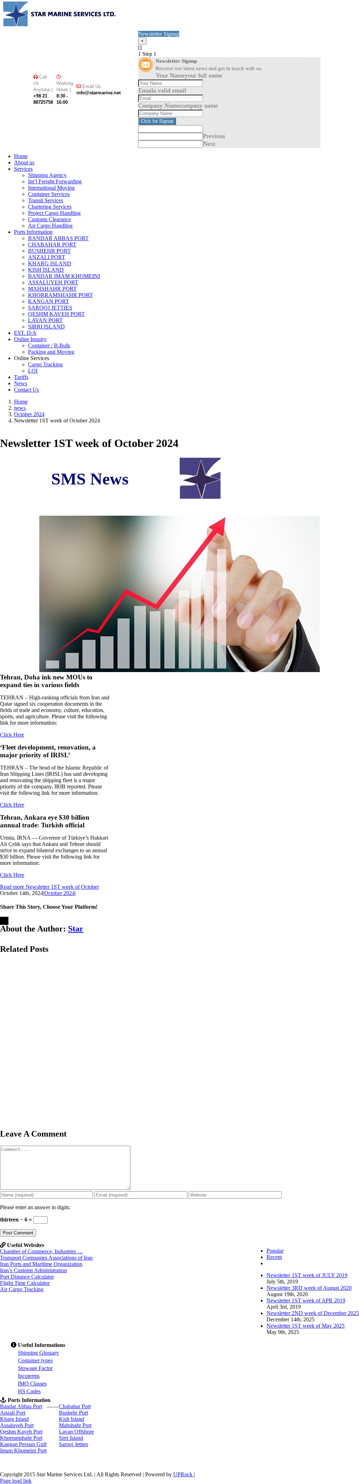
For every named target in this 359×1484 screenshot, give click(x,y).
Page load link (16, 1481)
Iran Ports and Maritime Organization (41, 1264)
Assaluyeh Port (17, 1425)
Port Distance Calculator (27, 1277)
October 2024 (59, 893)
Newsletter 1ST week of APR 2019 (305, 1300)
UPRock (183, 1474)
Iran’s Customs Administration (33, 1270)
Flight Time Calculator (25, 1283)
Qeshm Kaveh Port (21, 1432)
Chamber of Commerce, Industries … (41, 1251)
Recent (274, 1257)
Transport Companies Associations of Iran (46, 1258)
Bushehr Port (73, 1413)
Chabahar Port (75, 1406)
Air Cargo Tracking (21, 1289)
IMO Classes (32, 1384)
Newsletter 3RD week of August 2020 (309, 1288)
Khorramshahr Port (21, 1438)
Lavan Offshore (76, 1432)
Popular (275, 1251)
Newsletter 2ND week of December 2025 (312, 1313)
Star (75, 928)
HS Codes (29, 1391)
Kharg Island (14, 1419)
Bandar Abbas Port (21, 1406)
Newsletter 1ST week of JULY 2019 (306, 1275)
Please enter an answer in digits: (35, 1207)
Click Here (12, 735)
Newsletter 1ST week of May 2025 (305, 1326)
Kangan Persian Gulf (23, 1444)
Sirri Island (71, 1438)
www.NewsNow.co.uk (204, 511)
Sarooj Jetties (73, 1444)
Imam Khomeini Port (23, 1450)
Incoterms (29, 1376)
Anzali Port (12, 1413)
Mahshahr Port (75, 1425)
